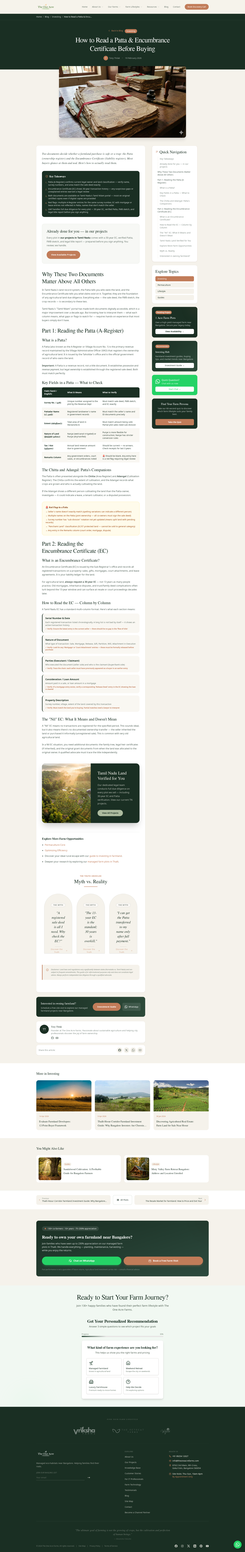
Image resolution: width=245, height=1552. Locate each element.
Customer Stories (133, 1473)
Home (84, 6)
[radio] (104, 1366)
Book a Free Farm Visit (165, 1260)
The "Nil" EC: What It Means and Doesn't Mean (175, 234)
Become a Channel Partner (137, 1512)
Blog (166, 6)
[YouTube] (207, 1546)
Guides (161, 297)
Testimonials (131, 1490)
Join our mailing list (46, 1473)
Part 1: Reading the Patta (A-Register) (171, 181)
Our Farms (113, 6)
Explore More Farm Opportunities (176, 245)
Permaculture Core (55, 844)
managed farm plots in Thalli (103, 861)
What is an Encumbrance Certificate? (172, 218)
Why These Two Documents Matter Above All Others (174, 173)
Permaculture (164, 285)
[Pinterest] (201, 1546)
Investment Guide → (174, 365)
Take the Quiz (174, 422)
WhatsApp (133, 1006)
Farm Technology (133, 1484)
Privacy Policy (95, 1546)
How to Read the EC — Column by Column (176, 226)
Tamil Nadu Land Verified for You (175, 240)
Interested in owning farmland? (175, 256)
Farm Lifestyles (132, 6)
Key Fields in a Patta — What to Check (174, 194)
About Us (96, 6)
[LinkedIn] (194, 1546)
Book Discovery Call (197, 6)
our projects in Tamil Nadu (75, 237)
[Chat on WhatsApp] (238, 1545)
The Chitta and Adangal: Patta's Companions (175, 202)
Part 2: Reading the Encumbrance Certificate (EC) (174, 210)
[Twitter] (188, 1546)
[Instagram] (182, 1546)
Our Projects (131, 1462)
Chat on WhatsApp (84, 1260)
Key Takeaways (167, 158)
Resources (152, 6)
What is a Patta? (167, 187)
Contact (176, 6)
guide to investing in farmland (105, 855)
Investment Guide (106, 1006)
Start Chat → (175, 389)
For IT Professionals (134, 1479)
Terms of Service (111, 1546)
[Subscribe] (89, 1477)
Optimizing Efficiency (56, 850)
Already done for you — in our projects (174, 165)
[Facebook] (176, 1546)
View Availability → (174, 331)
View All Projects (110, 813)
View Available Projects (63, 254)
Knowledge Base (133, 1467)
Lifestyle (161, 291)
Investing (56, 16)
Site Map (129, 1501)
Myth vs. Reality (167, 251)
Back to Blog (117, 30)
